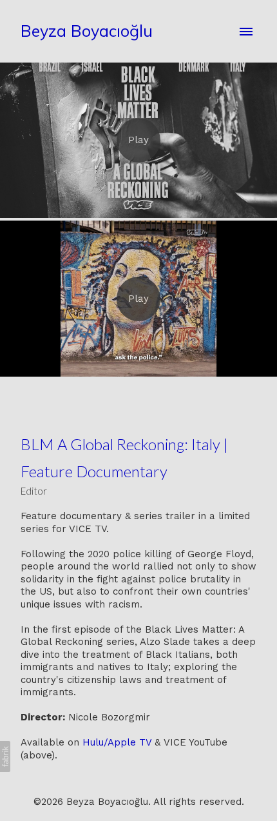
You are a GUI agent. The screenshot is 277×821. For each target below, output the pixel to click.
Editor (34, 491)
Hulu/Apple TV (116, 742)
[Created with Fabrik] (5, 756)
